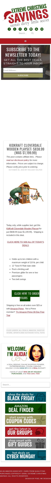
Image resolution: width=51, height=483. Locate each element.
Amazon (32, 330)
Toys (42, 333)
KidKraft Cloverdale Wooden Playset (22, 228)
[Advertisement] (25, 106)
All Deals (23, 330)
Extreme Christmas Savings (25, 15)
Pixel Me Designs (43, 478)
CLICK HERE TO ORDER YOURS (26, 295)
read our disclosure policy (17, 160)
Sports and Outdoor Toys (26, 333)
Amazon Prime (17, 308)
